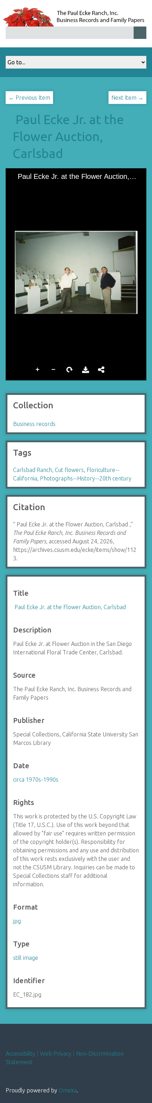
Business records (34, 424)
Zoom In (38, 369)
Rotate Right (70, 369)
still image (25, 958)
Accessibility (20, 1053)
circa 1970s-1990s (35, 779)
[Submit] (140, 33)
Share (101, 369)
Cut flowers (69, 470)
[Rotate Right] (41, 188)
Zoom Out (54, 369)
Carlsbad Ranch (32, 470)
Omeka (68, 1090)
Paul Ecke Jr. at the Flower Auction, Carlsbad (68, 136)
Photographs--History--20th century (85, 478)
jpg (17, 921)
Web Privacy (55, 1053)
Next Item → (127, 97)
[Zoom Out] (29, 188)
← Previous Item (29, 97)
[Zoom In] (17, 188)
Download (85, 369)
